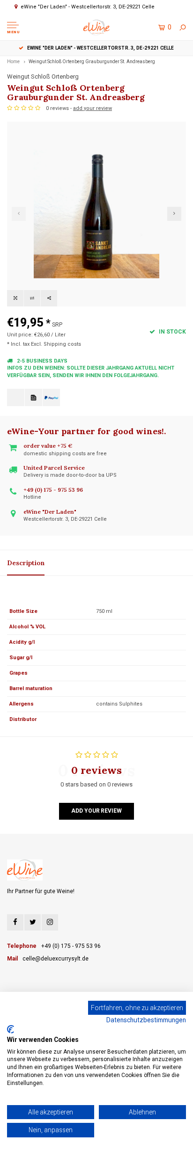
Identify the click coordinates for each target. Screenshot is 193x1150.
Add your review (96, 811)
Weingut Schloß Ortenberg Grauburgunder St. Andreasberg (92, 61)
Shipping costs (62, 344)
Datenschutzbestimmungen (146, 1020)
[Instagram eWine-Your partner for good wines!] (50, 922)
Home (13, 61)
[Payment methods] (15, 397)
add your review (92, 108)
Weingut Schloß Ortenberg (43, 76)
